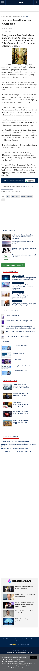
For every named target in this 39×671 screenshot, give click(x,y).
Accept (33, 658)
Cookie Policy (11, 668)
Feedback (33, 638)
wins (3, 200)
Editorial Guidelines (20, 638)
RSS (30, 641)
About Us (12, 638)
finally (17, 196)
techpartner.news (12, 652)
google (23, 196)
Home (3, 16)
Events (6, 341)
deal (13, 196)
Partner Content (10, 271)
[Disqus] (19, 479)
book (8, 196)
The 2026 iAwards (18, 353)
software (29, 196)
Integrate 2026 (17, 360)
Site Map (26, 641)
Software (25, 16)
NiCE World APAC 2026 (20, 346)
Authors (28, 638)
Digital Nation (22, 652)
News (9, 16)
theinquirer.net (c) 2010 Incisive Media (10, 191)
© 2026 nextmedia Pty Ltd (23, 644)
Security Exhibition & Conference (23, 366)
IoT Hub (30, 652)
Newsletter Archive (18, 641)
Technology (16, 16)
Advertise (10, 641)
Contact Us (5, 638)
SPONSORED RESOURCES (11, 311)
